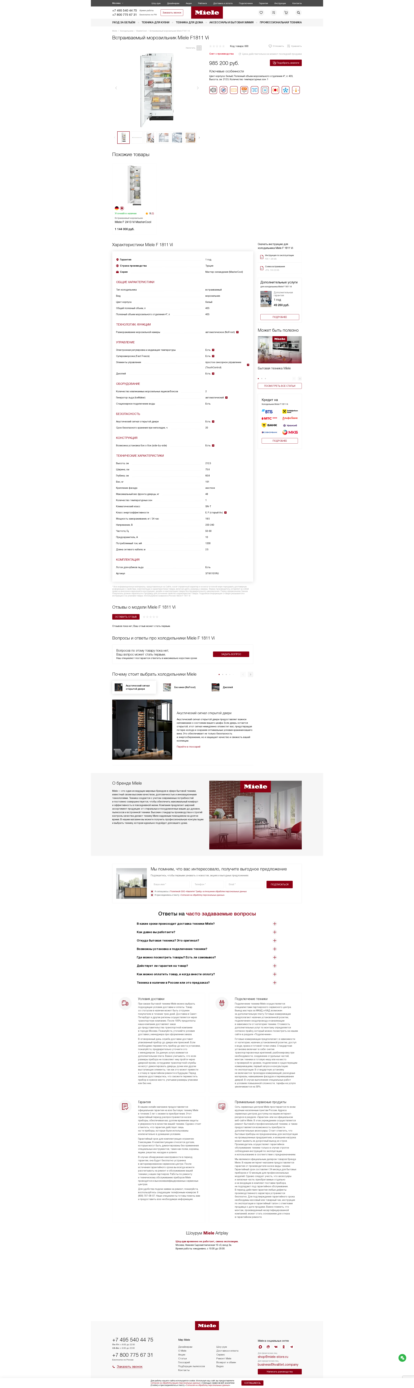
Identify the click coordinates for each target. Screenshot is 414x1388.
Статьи (182, 1358)
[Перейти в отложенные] (261, 12)
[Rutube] (268, 1346)
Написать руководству (280, 1371)
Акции (189, 3)
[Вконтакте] (275, 1346)
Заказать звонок (172, 12)
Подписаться (280, 884)
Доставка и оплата (223, 3)
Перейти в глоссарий (188, 746)
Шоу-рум (156, 3)
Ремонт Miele (223, 1358)
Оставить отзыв (126, 617)
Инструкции (280, 3)
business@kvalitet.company (278, 1364)
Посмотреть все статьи (279, 386)
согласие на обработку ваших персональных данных (175, 1383)
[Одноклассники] (283, 1346)
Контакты (297, 3)
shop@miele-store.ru (273, 1357)
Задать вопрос (231, 654)
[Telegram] (291, 1346)
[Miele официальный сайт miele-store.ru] (207, 12)
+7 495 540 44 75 (124, 10)
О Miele (182, 1350)
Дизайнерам (173, 3)
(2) (152, 213)
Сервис (220, 1354)
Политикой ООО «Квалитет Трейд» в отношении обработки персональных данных (208, 891)
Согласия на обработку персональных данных (202, 895)
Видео (220, 1366)
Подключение (246, 3)
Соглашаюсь (252, 1383)
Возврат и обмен (226, 1362)
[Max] (260, 1346)
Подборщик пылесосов (191, 1366)
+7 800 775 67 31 (124, 14)
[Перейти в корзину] (286, 12)
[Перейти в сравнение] (273, 12)
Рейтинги (202, 3)
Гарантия (263, 3)
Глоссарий (184, 1362)
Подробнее (280, 317)
